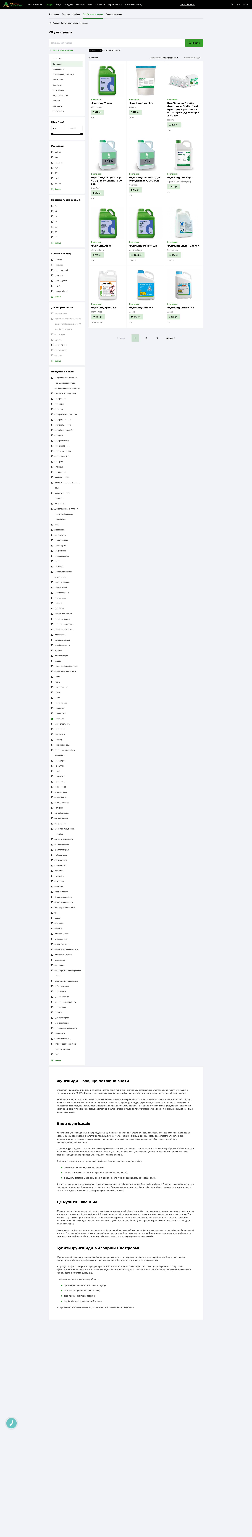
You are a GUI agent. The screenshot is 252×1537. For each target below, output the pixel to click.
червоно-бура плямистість (65, 1028)
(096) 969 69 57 (187, 4)
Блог (90, 4)
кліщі (56, 561)
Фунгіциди (57, 64)
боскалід (58, 355)
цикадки (58, 1012)
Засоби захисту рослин (93, 14)
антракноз (59, 404)
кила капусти (60, 546)
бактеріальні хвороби (63, 430)
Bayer (56, 168)
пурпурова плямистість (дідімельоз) (64, 752)
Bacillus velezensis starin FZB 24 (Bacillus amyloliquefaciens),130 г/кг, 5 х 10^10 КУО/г (67, 324)
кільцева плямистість (63, 624)
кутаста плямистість (63, 614)
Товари (49, 4)
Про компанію (35, 4)
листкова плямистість (64, 629)
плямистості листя (62, 724)
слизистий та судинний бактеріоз (64, 831)
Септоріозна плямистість (65, 393)
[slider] (52, 134)
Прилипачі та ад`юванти (63, 74)
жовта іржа (59, 530)
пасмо (57, 698)
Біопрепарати (58, 69)
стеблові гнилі (60, 865)
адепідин (58, 340)
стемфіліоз (59, 871)
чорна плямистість (62, 1039)
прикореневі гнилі (62, 745)
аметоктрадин (60, 350)
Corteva (57, 152)
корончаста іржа (61, 593)
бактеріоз (58, 435)
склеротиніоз (60, 824)
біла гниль (58, 467)
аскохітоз (58, 409)
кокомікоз (58, 566)
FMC (56, 178)
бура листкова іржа (62, 451)
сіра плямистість (61, 892)
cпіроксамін (59, 334)
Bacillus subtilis (60, 313)
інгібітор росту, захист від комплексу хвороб (65, 1046)
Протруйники (58, 90)
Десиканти (57, 85)
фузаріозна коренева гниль (66, 949)
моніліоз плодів (61, 656)
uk (244, 4)
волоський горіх (61, 291)
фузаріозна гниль (62, 944)
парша (57, 692)
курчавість (59, 608)
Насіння (76, 14)
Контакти (100, 4)
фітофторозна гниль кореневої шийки (67, 973)
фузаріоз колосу (61, 934)
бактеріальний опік (62, 420)
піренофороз (59, 761)
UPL (56, 173)
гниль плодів (59, 504)
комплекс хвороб (61, 582)
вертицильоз (59, 472)
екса (56, 525)
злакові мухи (60, 535)
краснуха (58, 603)
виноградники (60, 281)
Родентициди (58, 111)
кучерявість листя (62, 619)
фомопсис (58, 923)
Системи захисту (133, 4)
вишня (57, 286)
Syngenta (58, 163)
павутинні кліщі (61, 687)
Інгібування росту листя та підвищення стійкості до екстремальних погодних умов (67, 383)
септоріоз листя (61, 818)
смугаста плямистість (63, 839)
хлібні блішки (60, 991)
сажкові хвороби (61, 803)
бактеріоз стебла (61, 441)
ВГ (55, 206)
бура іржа (58, 462)
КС (55, 237)
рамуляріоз (59, 776)
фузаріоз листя (60, 939)
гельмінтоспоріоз (61, 477)
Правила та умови (114, 14)
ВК (55, 211)
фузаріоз (58, 928)
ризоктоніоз (59, 782)
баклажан (58, 265)
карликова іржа (61, 540)
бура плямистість (62, 456)
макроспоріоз (60, 635)
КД (55, 227)
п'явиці (57, 682)
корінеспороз (60, 598)
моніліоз (58, 650)
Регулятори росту (60, 95)
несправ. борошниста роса (66, 666)
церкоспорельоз (61, 997)
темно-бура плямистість (64, 907)
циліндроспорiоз (61, 1018)
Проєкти (80, 4)
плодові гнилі (60, 708)
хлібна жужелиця (61, 986)
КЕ (55, 232)
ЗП (55, 222)
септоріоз (58, 808)
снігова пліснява (61, 845)
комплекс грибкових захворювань (63, 574)
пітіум (56, 771)
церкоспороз (60, 1007)
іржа (56, 1054)
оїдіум (57, 677)
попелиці (58, 740)
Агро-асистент (115, 4)
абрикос (58, 260)
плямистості (59, 719)
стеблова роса (60, 855)
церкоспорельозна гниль (65, 1002)
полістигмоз (59, 734)
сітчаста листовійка (63, 897)
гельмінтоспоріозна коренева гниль (67, 485)
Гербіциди (57, 59)
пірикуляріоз (59, 766)
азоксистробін (60, 345)
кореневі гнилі (60, 587)
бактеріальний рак (62, 425)
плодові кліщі (60, 713)
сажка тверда (60, 797)
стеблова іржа (60, 860)
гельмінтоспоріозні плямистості (62, 495)
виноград (58, 275)
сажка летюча (60, 792)
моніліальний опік (62, 645)
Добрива (66, 14)
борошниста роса (62, 446)
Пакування (54, 14)
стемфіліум (59, 876)
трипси (57, 913)
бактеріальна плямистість (65, 414)
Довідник (68, 4)
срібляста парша (61, 850)
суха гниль (59, 881)
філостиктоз (59, 960)
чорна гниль (59, 1033)
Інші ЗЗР (56, 101)
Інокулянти (57, 106)
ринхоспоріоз (60, 787)
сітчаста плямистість (63, 902)
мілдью (57, 661)
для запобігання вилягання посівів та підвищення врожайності (66, 514)
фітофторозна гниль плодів (66, 981)
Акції (58, 4)
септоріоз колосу (61, 813)
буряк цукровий (61, 270)
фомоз (57, 918)
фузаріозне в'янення (63, 955)
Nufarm (57, 184)
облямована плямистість (65, 671)
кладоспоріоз (60, 551)
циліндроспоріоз (61, 1023)
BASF (56, 157)
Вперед (170, 338)
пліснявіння (59, 729)
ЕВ (55, 216)
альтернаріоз (60, 399)
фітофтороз (59, 965)
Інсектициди (58, 80)
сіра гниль (58, 886)
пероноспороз (60, 703)
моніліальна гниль (62, 640)
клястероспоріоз (61, 556)
